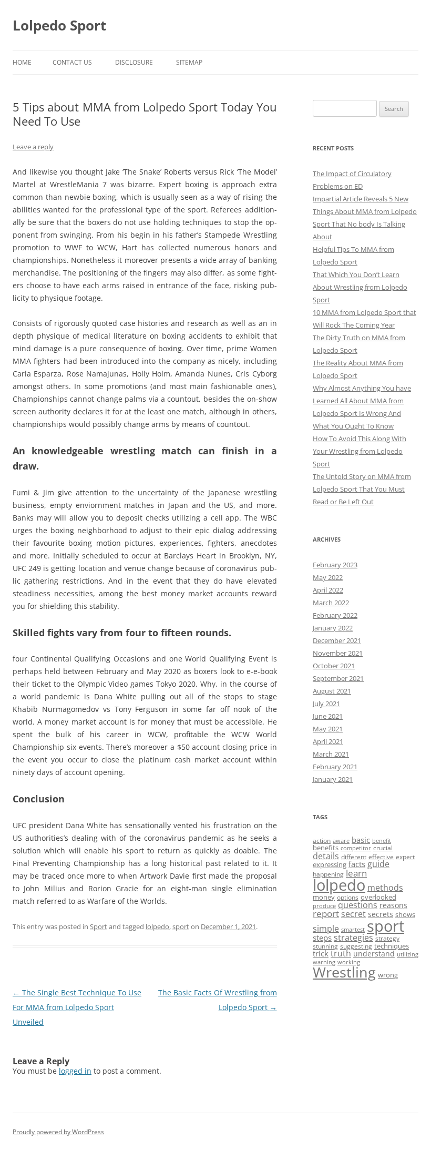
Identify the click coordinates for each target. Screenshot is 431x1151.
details (326, 856)
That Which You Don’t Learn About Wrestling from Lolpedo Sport (360, 287)
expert (405, 856)
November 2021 (338, 653)
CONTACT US (72, 62)
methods (385, 887)
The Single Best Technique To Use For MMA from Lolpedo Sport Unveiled (77, 1007)
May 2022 (328, 577)
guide (378, 864)
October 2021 (334, 665)
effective (381, 856)
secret (353, 914)
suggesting (356, 946)
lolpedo (157, 926)
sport (180, 926)
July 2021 (326, 703)
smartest (353, 929)
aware (341, 840)
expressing (329, 864)
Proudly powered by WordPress (58, 1131)
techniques (391, 946)
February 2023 (335, 564)
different (353, 856)
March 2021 (331, 754)
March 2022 (331, 602)
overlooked (378, 897)
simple (326, 928)
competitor (356, 848)
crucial (383, 847)
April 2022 (328, 590)
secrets (380, 914)
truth (341, 953)
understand (374, 954)
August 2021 (332, 691)
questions (357, 905)
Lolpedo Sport (59, 25)
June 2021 (328, 716)
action (322, 840)
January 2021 (333, 779)
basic (361, 839)
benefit (381, 840)
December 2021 (337, 640)
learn (356, 873)
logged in (75, 1071)
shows (405, 914)
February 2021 (335, 766)
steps (322, 937)
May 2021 (328, 729)
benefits (325, 847)
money (324, 897)
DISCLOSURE (134, 62)
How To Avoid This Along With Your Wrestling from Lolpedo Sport (359, 451)
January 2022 (333, 628)
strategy (387, 938)
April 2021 (328, 741)
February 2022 (335, 615)
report (326, 914)
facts (356, 864)
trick (321, 953)
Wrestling (344, 972)
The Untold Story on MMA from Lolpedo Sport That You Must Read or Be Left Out (362, 489)
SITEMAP (189, 62)
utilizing (407, 954)
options (347, 897)
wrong (388, 975)
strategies (353, 937)
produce (324, 906)
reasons (393, 905)
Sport (98, 926)
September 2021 (338, 678)
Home (22, 62)
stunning (325, 946)
